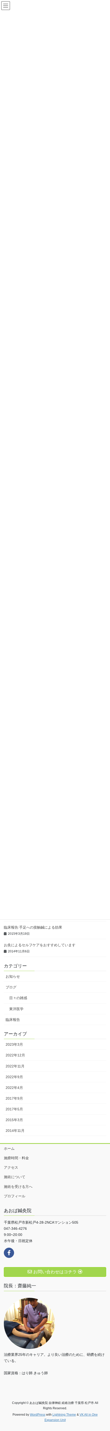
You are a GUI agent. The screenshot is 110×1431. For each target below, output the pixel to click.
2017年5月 (14, 1109)
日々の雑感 (18, 998)
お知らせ (13, 976)
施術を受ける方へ (18, 1187)
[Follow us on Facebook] (9, 1253)
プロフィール (14, 1196)
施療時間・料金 (16, 1158)
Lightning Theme (64, 1414)
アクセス (11, 1167)
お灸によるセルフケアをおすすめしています (39, 945)
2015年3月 (14, 1120)
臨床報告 (13, 1020)
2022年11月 (15, 1066)
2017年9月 (14, 1098)
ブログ (11, 987)
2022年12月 (15, 1055)
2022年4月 (14, 1088)
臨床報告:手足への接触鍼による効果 (33, 927)
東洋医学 (16, 1009)
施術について (14, 1177)
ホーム (9, 1148)
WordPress (37, 1414)
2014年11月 (15, 1131)
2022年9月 (14, 1077)
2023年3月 (14, 1044)
